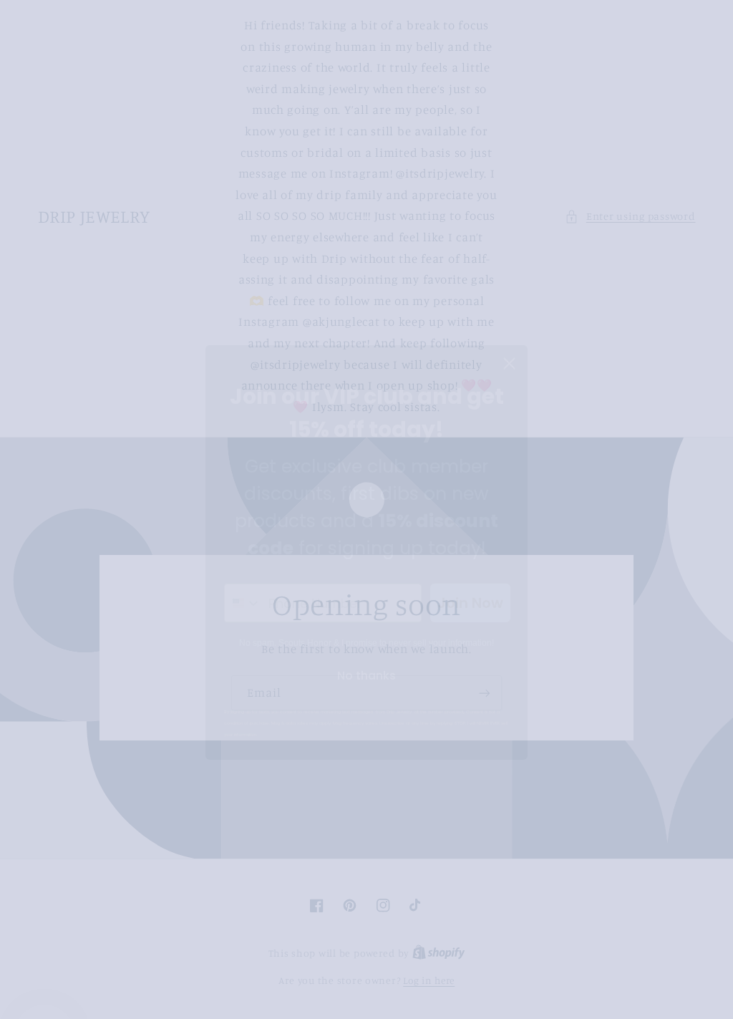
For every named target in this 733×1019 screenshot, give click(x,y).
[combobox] (243, 560)
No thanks (366, 632)
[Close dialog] (509, 320)
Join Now (470, 560)
